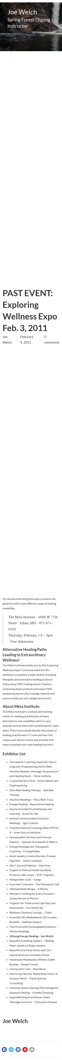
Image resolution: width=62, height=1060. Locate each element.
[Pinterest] (25, 1049)
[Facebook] (4, 1049)
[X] (11, 1049)
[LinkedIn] (18, 1049)
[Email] (31, 1049)
